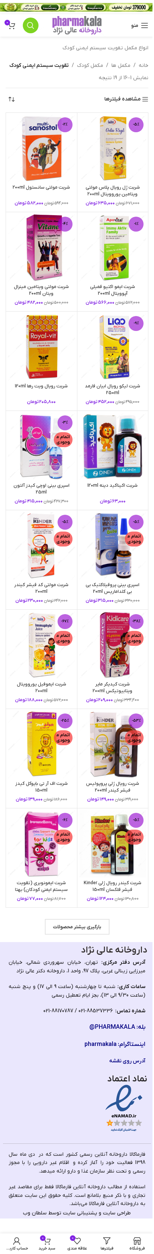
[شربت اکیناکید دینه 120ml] (113, 446)
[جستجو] (30, 25)
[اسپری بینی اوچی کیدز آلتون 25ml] (41, 446)
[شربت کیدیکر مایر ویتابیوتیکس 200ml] (113, 645)
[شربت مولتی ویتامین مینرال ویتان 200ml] (41, 247)
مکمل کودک (90, 65)
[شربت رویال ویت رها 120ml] (41, 347)
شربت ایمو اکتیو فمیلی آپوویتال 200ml (112, 290)
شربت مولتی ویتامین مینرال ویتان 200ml (41, 290)
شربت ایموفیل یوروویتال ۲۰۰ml (41, 687)
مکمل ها (120, 65)
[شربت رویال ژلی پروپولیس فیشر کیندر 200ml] (113, 744)
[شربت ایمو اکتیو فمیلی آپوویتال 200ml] (113, 247)
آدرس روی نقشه (127, 1061)
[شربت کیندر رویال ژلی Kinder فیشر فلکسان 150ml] (113, 843)
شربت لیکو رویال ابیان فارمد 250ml (112, 389)
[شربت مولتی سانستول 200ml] (41, 148)
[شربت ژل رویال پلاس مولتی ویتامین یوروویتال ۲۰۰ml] (113, 148)
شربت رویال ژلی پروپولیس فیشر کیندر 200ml (112, 787)
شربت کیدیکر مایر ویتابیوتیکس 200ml (112, 687)
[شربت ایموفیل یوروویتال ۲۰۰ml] (41, 645)
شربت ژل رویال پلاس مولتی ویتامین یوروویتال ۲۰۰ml (113, 191)
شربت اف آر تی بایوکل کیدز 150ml (41, 787)
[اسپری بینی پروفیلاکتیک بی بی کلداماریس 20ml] (113, 545)
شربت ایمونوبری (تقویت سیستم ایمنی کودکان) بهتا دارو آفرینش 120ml (41, 889)
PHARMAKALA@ (112, 1027)
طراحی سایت (117, 1213)
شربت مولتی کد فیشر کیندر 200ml (41, 588)
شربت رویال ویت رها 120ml (41, 386)
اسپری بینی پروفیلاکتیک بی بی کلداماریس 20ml (112, 588)
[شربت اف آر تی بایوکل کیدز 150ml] (41, 744)
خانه (143, 65)
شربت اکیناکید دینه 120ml (112, 486)
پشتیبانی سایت (80, 1213)
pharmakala (100, 1044)
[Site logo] (77, 25)
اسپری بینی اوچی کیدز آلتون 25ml (41, 489)
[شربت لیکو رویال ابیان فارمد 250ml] (113, 347)
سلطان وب (35, 1213)
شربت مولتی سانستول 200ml (41, 188)
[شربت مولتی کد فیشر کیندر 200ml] (41, 545)
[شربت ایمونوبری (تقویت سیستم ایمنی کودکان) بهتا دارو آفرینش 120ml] (41, 843)
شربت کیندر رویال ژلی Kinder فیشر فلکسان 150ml (112, 886)
